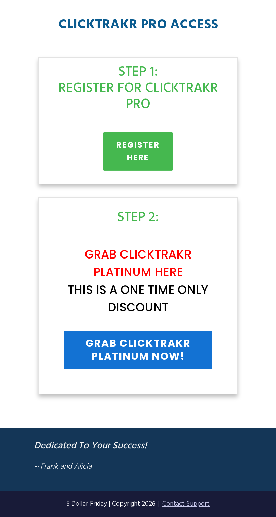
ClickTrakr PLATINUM (141, 349)
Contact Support (186, 503)
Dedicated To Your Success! (90, 445)
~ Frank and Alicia (63, 467)
